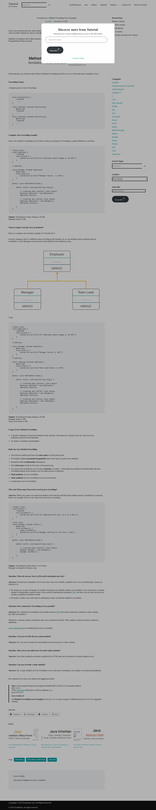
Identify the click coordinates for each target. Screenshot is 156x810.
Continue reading (78, 58)
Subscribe (54, 51)
